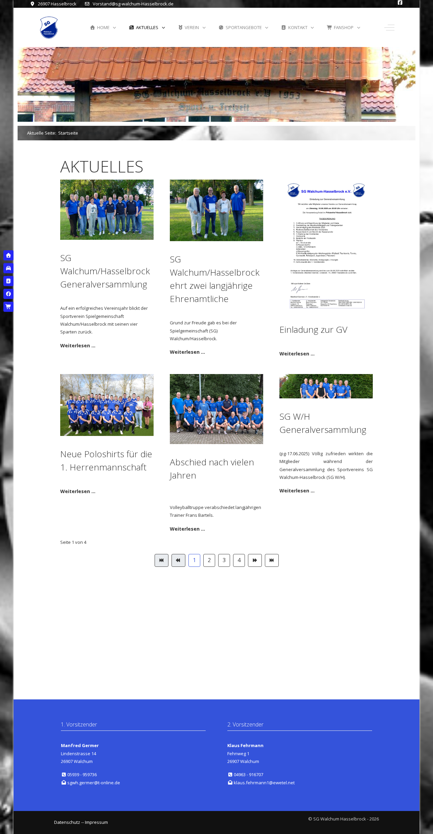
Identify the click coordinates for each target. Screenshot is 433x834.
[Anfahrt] (8, 268)
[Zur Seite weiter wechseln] (255, 560)
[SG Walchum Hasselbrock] (49, 28)
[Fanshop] (8, 307)
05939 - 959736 (82, 774)
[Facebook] (8, 294)
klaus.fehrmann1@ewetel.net (264, 783)
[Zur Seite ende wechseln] (272, 560)
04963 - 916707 (248, 774)
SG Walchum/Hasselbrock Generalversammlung (105, 271)
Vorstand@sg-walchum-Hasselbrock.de (133, 4)
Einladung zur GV (313, 329)
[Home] (8, 255)
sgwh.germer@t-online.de (93, 783)
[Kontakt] (8, 281)
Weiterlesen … (77, 345)
